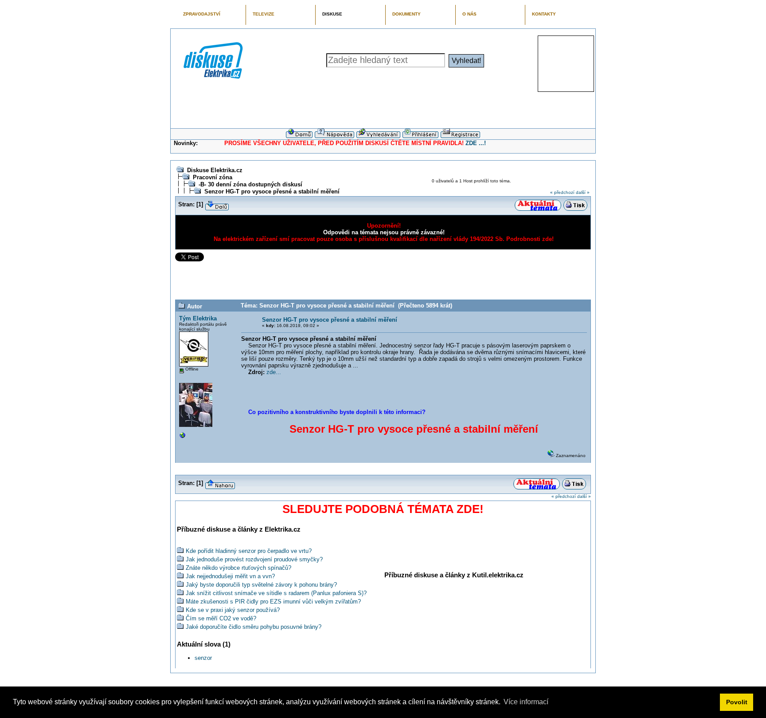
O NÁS (469, 14)
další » (583, 192)
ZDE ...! (475, 143)
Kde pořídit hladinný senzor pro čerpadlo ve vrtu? (249, 551)
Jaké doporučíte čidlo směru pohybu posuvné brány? (253, 626)
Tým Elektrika (198, 318)
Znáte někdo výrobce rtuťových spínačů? (238, 567)
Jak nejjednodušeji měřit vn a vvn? (230, 576)
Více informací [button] (526, 702)
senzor (203, 658)
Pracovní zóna (212, 177)
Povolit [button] (736, 702)
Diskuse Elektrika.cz (214, 170)
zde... (273, 372)
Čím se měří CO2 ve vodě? (221, 618)
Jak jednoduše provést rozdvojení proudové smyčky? (254, 559)
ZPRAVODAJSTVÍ (201, 14)
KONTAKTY (544, 14)
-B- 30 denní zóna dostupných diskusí (250, 184)
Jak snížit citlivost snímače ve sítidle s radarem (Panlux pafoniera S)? (276, 593)
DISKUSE (332, 14)
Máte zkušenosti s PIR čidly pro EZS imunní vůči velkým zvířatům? (273, 601)
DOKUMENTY (406, 14)
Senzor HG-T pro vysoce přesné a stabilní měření (272, 191)
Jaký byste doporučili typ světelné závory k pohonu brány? (261, 584)
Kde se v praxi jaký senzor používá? (233, 610)
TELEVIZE (263, 14)
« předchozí (562, 192)
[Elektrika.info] (182, 437)
